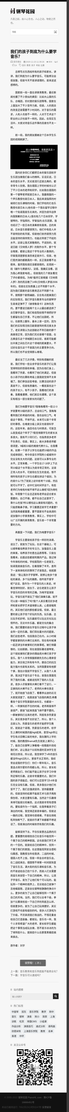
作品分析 (16, 1026)
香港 (14, 1036)
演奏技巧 (28, 1026)
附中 (51, 1011)
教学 (44, 1011)
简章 (45, 1016)
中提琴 (15, 1011)
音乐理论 (17, 62)
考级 (38, 65)
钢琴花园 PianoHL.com (30, 1097)
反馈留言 (46, 1107)
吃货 (21, 1021)
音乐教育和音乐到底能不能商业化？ (39, 971)
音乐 (24, 65)
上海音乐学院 (30, 1031)
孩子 (33, 65)
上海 (52, 1016)
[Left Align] (56, 996)
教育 (28, 65)
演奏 (29, 1016)
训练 (14, 1021)
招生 (24, 1011)
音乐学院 (33, 1011)
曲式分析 (40, 1026)
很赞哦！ (30, 962)
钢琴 (21, 1016)
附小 (37, 1016)
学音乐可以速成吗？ (31, 975)
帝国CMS (32, 1021)
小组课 (43, 1021)
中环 (21, 1036)
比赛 (42, 65)
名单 (50, 1031)
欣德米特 (16, 1031)
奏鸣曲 (51, 1026)
